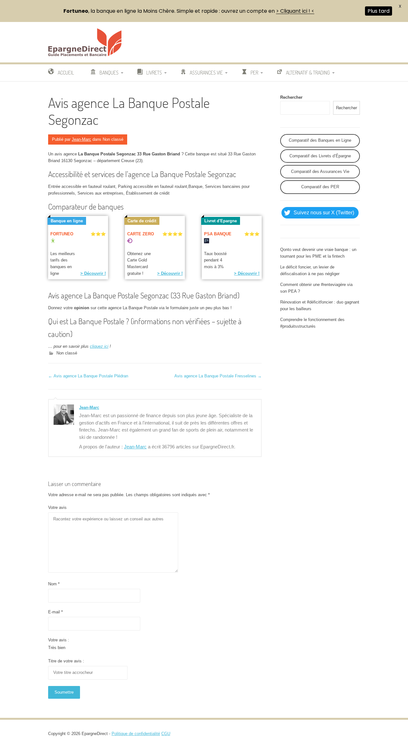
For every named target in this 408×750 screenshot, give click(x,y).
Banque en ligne (67, 220)
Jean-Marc (81, 139)
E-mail (55, 612)
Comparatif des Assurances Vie (320, 171)
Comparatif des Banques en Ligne (320, 140)
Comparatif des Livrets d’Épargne (320, 156)
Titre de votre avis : (66, 661)
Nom (54, 584)
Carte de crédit (141, 220)
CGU (165, 733)
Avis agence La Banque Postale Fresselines (218, 376)
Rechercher (291, 97)
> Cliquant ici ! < (295, 11)
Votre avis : (58, 640)
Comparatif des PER (320, 186)
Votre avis (57, 507)
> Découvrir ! (93, 273)
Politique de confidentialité (136, 733)
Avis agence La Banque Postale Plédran (88, 376)
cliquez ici (99, 346)
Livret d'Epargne (220, 220)
